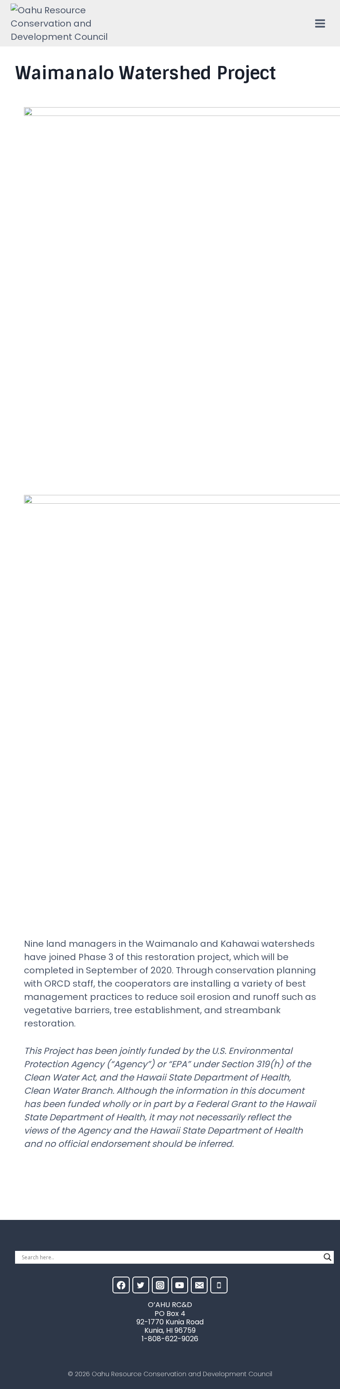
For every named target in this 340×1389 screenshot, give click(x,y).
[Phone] (218, 1285)
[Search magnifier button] (327, 1257)
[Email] (199, 1285)
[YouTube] (179, 1285)
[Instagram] (160, 1285)
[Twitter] (140, 1285)
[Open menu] (319, 23)
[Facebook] (120, 1285)
